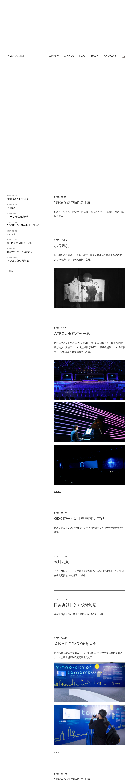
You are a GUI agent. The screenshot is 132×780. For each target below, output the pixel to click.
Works (69, 56)
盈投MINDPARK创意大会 (20, 252)
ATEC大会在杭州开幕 (18, 216)
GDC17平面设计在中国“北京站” (23, 225)
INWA (16, 56)
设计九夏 (11, 234)
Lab (81, 56)
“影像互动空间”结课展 (18, 199)
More (10, 271)
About (53, 56)
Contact (109, 56)
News (94, 56)
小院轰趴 (11, 208)
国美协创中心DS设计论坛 (19, 243)
